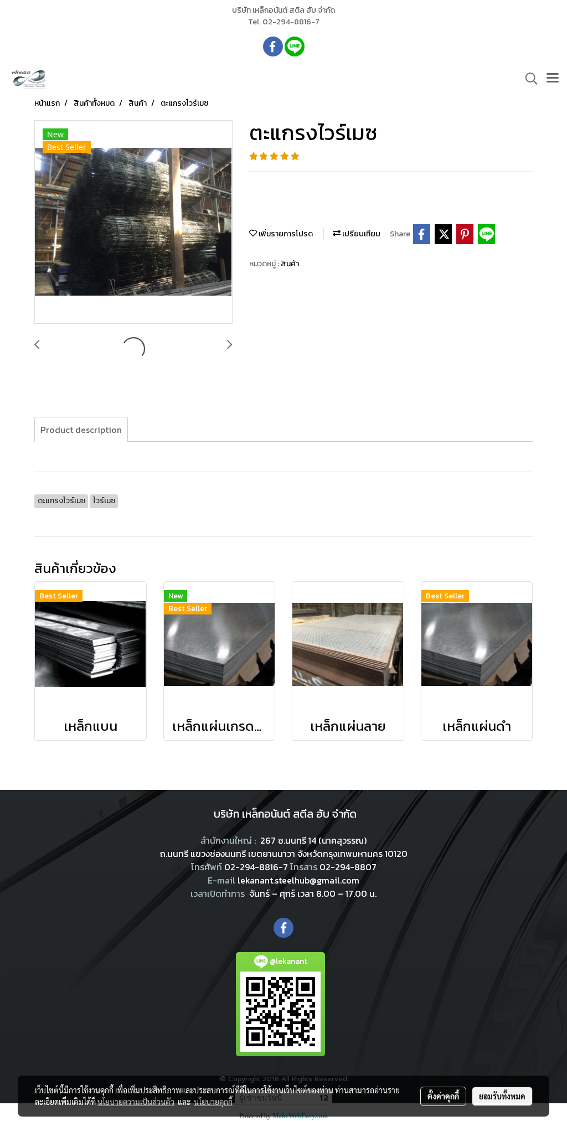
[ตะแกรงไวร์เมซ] (133, 222)
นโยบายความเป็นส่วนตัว (135, 1102)
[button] (528, 79)
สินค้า (290, 264)
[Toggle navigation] (552, 78)
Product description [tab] (81, 429)
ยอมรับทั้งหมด (502, 1096)
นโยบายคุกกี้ (213, 1102)
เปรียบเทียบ (360, 234)
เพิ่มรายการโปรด (285, 234)
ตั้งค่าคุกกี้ (443, 1096)
